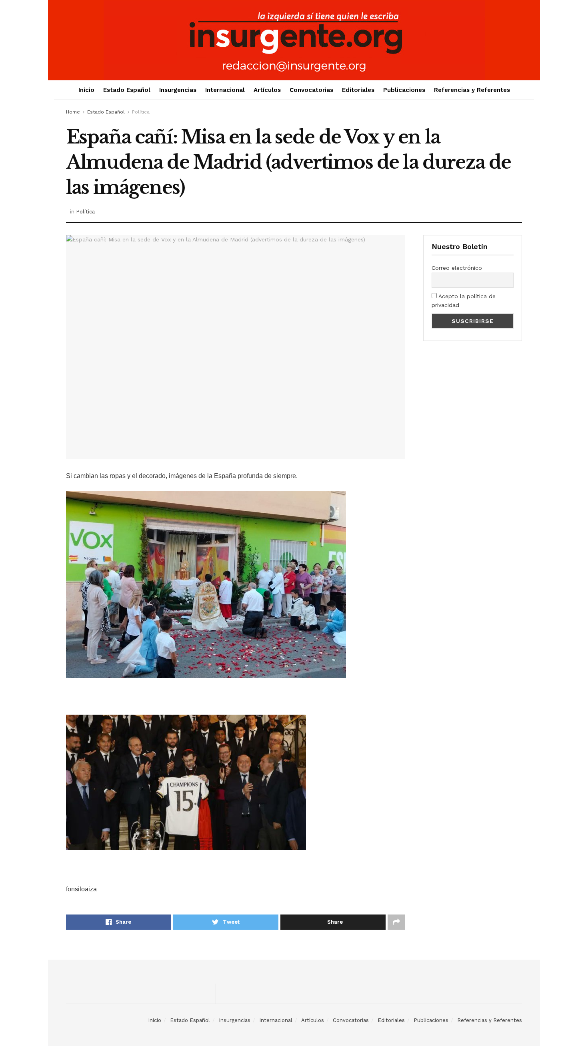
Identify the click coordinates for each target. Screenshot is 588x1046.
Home (73, 112)
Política (141, 112)
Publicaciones (404, 90)
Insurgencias (177, 90)
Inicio (86, 90)
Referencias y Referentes (472, 90)
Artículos (267, 90)
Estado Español (126, 90)
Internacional (225, 90)
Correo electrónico (457, 268)
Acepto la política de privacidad (464, 300)
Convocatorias (311, 90)
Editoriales (358, 90)
